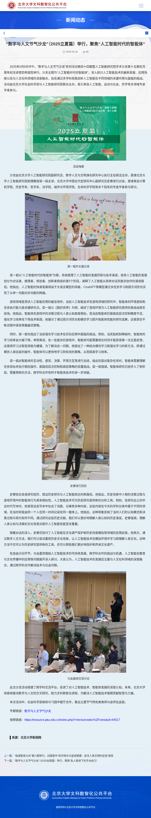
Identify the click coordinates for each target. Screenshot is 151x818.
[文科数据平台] (37, 6)
